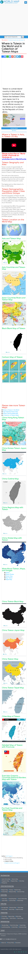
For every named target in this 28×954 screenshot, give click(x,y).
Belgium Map (4, 889)
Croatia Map (14, 927)
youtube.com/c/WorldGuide (14, 159)
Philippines (4, 882)
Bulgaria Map (14, 881)
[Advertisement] (14, 20)
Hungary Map (4, 918)
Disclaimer (18, 942)
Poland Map (20, 900)
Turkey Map (3, 903)
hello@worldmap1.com (11, 939)
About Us (3, 942)
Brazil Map (11, 909)
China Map (4, 916)
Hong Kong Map (12, 898)
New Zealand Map (5, 875)
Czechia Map (12, 900)
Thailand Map (4, 912)
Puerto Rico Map (14, 925)
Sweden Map (17, 889)
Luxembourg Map (5, 927)
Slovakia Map (5, 925)
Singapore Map (5, 881)
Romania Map (13, 907)
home (9, 40)
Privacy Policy (10, 942)
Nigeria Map (11, 916)
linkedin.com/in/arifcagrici (12, 863)
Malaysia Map (12, 891)
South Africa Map (6, 879)
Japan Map (4, 900)
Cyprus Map (20, 918)
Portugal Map (4, 907)
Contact (3, 930)
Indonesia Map (22, 927)
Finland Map (4, 891)
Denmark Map (20, 891)
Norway (11, 889)
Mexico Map (15, 879)
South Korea (13, 918)
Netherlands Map (5, 921)
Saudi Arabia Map (22, 898)
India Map (21, 881)
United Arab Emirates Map (7, 886)
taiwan (22, 40)
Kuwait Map (22, 925)
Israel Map (4, 898)
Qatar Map (20, 907)
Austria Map (4, 894)
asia (17, 40)
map (14, 40)
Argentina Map (19, 909)
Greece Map (4, 909)
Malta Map (18, 916)
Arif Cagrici (9, 856)
